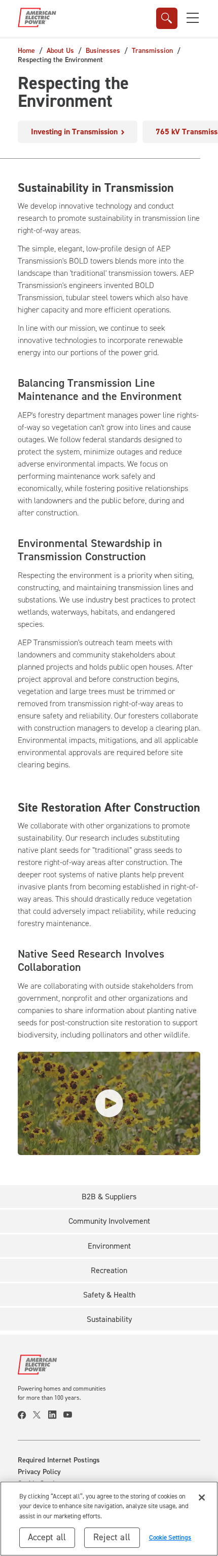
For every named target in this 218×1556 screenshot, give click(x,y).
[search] (166, 18)
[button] (193, 18)
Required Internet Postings (59, 1460)
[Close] (202, 1497)
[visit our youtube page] (71, 1415)
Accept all (47, 1537)
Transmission (152, 50)
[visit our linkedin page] (55, 1415)
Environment (109, 1246)
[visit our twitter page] (40, 1415)
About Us (60, 50)
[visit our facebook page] (25, 1415)
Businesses (103, 50)
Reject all (111, 1537)
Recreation (109, 1270)
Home (26, 50)
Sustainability (109, 1319)
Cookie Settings (170, 1537)
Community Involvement (109, 1221)
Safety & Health (109, 1294)
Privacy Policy (39, 1472)
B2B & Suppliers (109, 1196)
